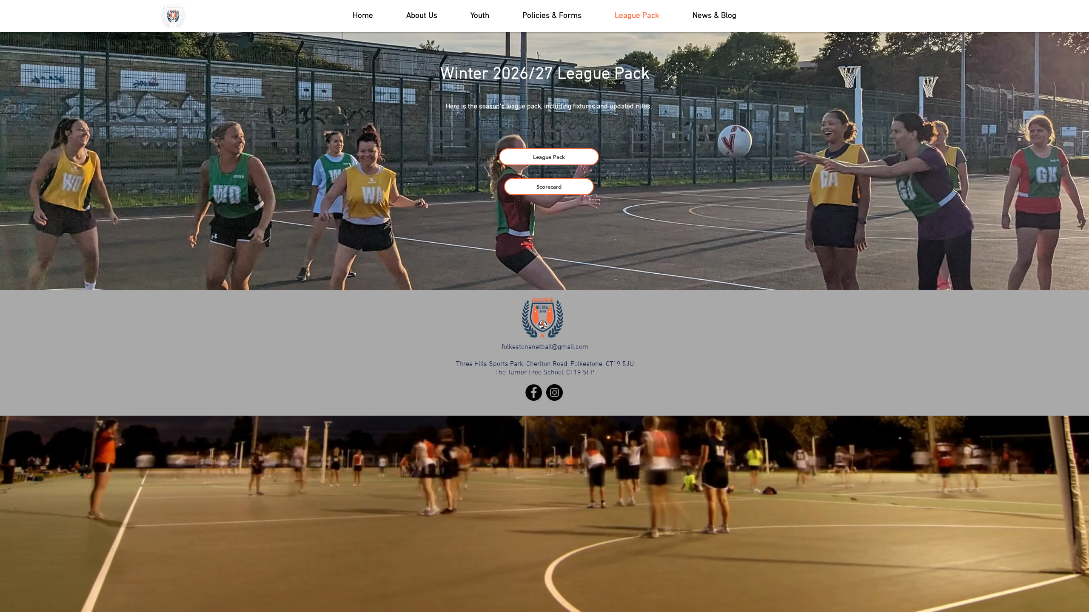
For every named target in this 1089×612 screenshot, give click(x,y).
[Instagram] (554, 392)
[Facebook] (533, 392)
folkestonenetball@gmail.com (545, 347)
